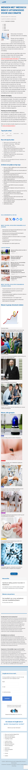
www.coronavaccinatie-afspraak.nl (10, 58)
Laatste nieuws (8, 741)
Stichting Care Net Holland (13, 761)
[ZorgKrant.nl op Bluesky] (17, 219)
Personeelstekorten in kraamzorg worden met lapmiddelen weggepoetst (11, 541)
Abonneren (7, 698)
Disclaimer (3, 764)
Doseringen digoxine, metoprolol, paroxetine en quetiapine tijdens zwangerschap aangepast (11, 567)
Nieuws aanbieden (9, 745)
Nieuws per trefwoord (9, 744)
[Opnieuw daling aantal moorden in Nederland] (11, 424)
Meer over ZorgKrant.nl (9, 735)
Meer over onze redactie (10, 737)
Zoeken (6, 755)
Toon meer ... (14, 573)
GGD (10, 133)
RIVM (2, 133)
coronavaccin (9, 135)
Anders (2, 435)
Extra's (6, 753)
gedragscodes (16, 662)
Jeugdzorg (3, 513)
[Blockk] (4, 2)
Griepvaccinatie (16, 133)
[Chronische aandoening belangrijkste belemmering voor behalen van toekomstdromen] (11, 343)
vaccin (7, 133)
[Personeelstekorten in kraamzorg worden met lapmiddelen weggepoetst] (11, 527)
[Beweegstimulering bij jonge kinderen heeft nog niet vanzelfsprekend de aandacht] (11, 501)
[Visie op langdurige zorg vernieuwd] (11, 369)
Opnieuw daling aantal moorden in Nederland (11, 437)
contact (12, 663)
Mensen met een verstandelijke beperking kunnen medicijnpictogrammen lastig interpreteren (12, 489)
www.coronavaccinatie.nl (9, 125)
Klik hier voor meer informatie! (14, 727)
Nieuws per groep (8, 742)
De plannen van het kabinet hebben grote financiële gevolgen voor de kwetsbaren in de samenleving (12, 330)
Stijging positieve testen (9, 202)
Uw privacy (14, 765)
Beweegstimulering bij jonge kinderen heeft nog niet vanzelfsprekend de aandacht (12, 515)
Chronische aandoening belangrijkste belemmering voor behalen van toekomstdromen (13, 357)
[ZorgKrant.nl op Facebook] (14, 219)
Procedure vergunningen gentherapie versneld (13, 176)
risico (22, 133)
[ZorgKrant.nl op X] (10, 219)
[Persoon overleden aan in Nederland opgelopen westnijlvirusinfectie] (11, 449)
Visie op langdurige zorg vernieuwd (9, 382)
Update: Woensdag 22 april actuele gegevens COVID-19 (15, 180)
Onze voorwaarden (9, 749)
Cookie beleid (23, 764)
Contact (6, 750)
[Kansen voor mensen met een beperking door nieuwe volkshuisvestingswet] (11, 393)
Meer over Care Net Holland (10, 734)
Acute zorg (3, 460)
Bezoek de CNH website (10, 714)
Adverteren (7, 748)
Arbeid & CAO (4, 539)
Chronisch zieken (9, 21)
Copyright (9, 764)
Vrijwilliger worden (9, 738)
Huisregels (13, 764)
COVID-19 (3, 135)
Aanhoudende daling (8, 203)
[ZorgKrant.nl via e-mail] (20, 219)
